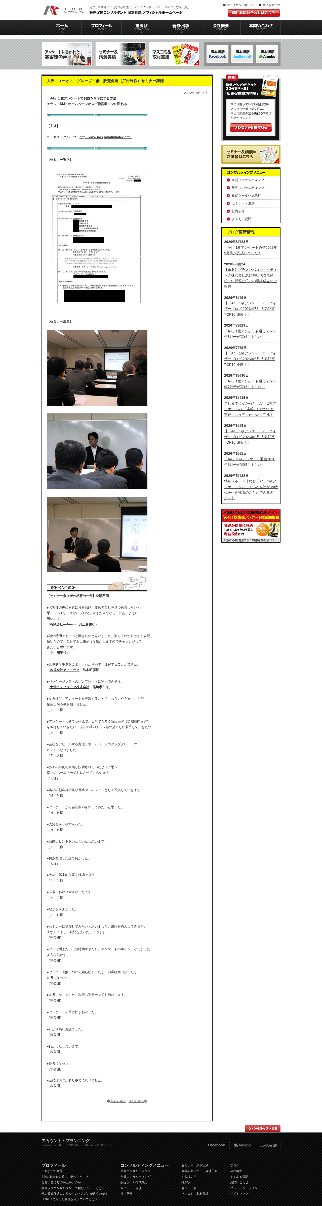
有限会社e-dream (63, 624)
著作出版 (181, 27)
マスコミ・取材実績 (195, 1193)
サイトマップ (269, 5)
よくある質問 (241, 219)
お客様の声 (188, 1177)
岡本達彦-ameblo (242, 54)
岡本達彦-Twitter (267, 54)
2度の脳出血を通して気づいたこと (65, 1177)
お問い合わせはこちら (253, 13)
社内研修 (238, 211)
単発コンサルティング (248, 180)
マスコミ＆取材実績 (174, 54)
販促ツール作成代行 (246, 195)
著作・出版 (188, 1188)
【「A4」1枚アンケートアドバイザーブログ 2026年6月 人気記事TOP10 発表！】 (250, 359)
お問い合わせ (260, 27)
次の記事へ (136, 1101)
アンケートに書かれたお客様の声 (67, 54)
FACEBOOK (216, 1145)
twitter (267, 1145)
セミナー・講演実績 (195, 1165)
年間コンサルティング (248, 188)
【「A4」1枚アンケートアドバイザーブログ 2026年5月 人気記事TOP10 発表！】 (250, 436)
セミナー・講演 (243, 203)
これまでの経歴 (52, 1171)
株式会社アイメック (64, 670)
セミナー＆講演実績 (120, 54)
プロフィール (101, 27)
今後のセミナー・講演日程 (199, 1171)
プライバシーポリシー (240, 5)
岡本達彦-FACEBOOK (217, 54)
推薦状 (141, 27)
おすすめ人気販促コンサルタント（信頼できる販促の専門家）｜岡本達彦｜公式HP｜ (117, 10)
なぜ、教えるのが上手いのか (61, 1182)
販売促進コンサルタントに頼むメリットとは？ (73, 1188)
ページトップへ (262, 1128)
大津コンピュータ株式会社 (69, 687)
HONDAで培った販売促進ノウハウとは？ (70, 1199)
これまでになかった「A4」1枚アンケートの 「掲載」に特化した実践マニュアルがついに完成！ (250, 409)
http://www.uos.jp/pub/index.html (105, 137)
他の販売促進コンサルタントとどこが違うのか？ (75, 1193)
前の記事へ (118, 1101)
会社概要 (221, 27)
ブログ (234, 1165)
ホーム (62, 27)
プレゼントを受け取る (251, 127)
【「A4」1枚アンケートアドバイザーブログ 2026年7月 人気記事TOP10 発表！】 (250, 308)
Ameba (242, 1145)
